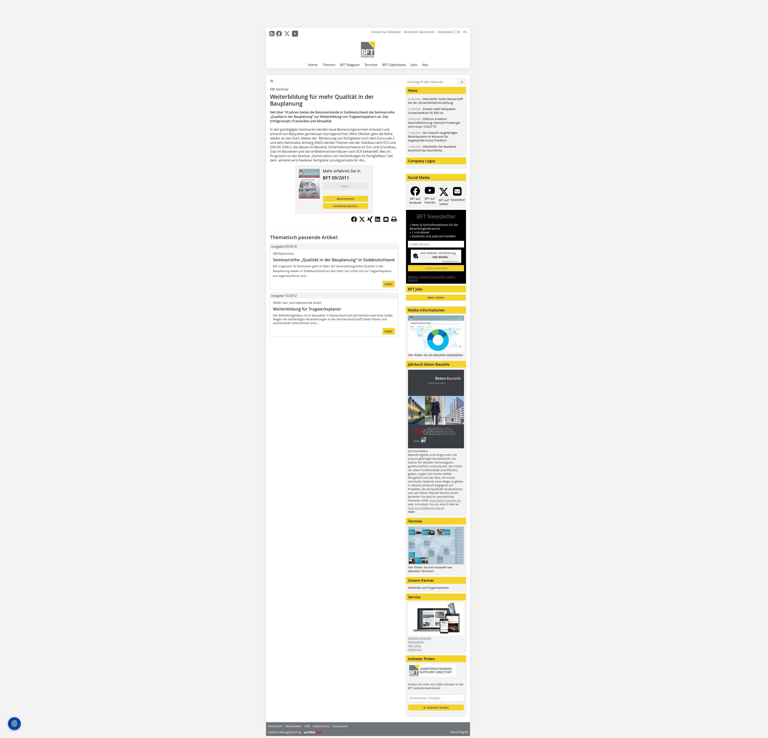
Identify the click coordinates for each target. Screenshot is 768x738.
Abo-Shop (414, 646)
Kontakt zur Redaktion (386, 32)
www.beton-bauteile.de (445, 500)
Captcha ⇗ (451, 261)
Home (313, 64)
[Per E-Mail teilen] (386, 219)
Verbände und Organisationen (428, 588)
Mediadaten (446, 32)
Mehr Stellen (436, 297)
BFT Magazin (350, 64)
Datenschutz (321, 726)
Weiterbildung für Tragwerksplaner (307, 309)
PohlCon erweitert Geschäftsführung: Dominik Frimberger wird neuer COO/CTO (434, 122)
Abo (425, 64)
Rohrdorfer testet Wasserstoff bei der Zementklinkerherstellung (435, 101)
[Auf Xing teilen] (370, 221)
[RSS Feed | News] (272, 34)
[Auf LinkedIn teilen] (378, 221)
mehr (389, 284)
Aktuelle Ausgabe (419, 638)
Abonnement (345, 199)
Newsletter (275, 726)
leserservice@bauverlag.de (426, 508)
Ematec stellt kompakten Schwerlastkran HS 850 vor (432, 111)
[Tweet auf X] (362, 221)
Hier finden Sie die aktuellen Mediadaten (435, 355)
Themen (328, 64)
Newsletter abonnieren (419, 32)
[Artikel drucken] (394, 219)
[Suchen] (462, 82)
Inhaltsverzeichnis (345, 206)
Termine (370, 64)
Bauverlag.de (459, 732)
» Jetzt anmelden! (436, 268)
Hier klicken (440, 257)
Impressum (340, 726)
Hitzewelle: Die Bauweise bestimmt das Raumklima (432, 148)
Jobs (414, 64)
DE (458, 32)
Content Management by (285, 732)
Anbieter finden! (437, 707)
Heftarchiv (415, 649)
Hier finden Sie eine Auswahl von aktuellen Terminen (430, 569)
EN (465, 32)
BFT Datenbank (394, 64)
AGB (307, 726)
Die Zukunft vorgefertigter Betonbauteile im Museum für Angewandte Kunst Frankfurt (433, 136)
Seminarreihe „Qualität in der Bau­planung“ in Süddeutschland (333, 259)
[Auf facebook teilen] (354, 221)
